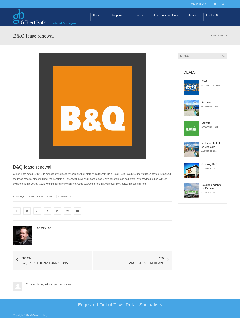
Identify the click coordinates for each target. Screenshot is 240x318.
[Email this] (77, 211)
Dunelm (206, 122)
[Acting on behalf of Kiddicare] (191, 149)
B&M (204, 81)
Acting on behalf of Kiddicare (210, 145)
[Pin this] (67, 211)
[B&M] (191, 87)
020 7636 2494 (199, 3)
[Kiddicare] (191, 108)
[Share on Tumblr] (47, 211)
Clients (192, 15)
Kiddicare (206, 101)
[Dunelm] (191, 128)
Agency (222, 35)
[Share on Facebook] (17, 211)
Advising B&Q (209, 164)
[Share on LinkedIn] (37, 211)
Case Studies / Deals (165, 15)
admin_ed (44, 228)
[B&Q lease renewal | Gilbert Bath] (44, 16)
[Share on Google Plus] (57, 211)
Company (116, 15)
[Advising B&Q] (191, 170)
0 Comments (64, 197)
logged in (45, 284)
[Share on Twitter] (27, 211)
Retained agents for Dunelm (211, 186)
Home (96, 15)
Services (137, 15)
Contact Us (212, 15)
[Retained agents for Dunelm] (191, 190)
